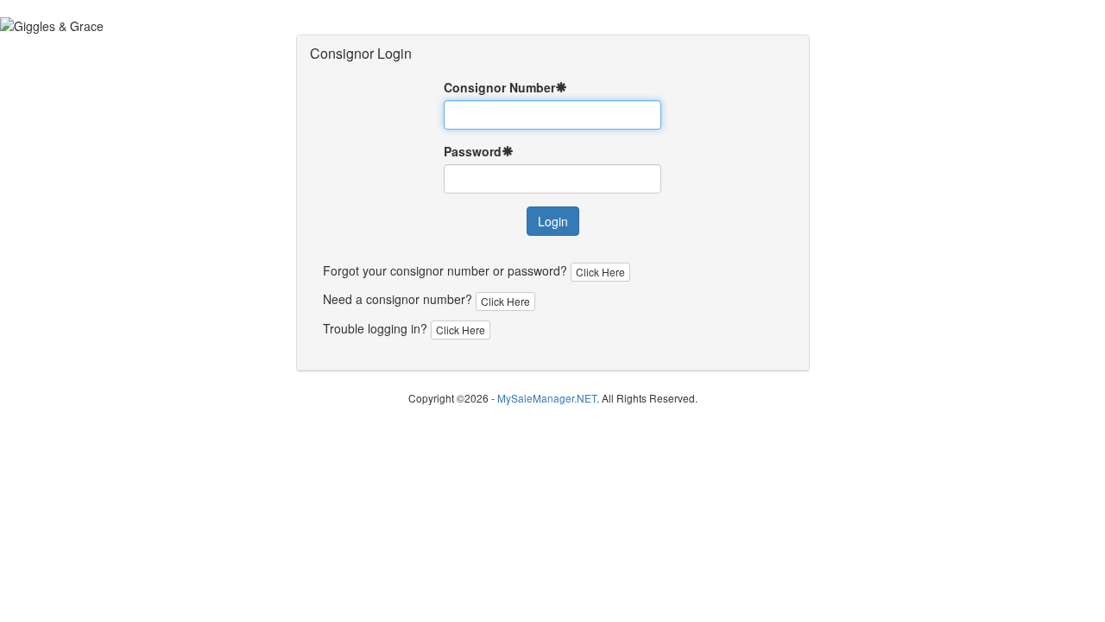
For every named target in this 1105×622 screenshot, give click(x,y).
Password (473, 151)
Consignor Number (499, 87)
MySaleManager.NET (547, 397)
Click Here (600, 271)
